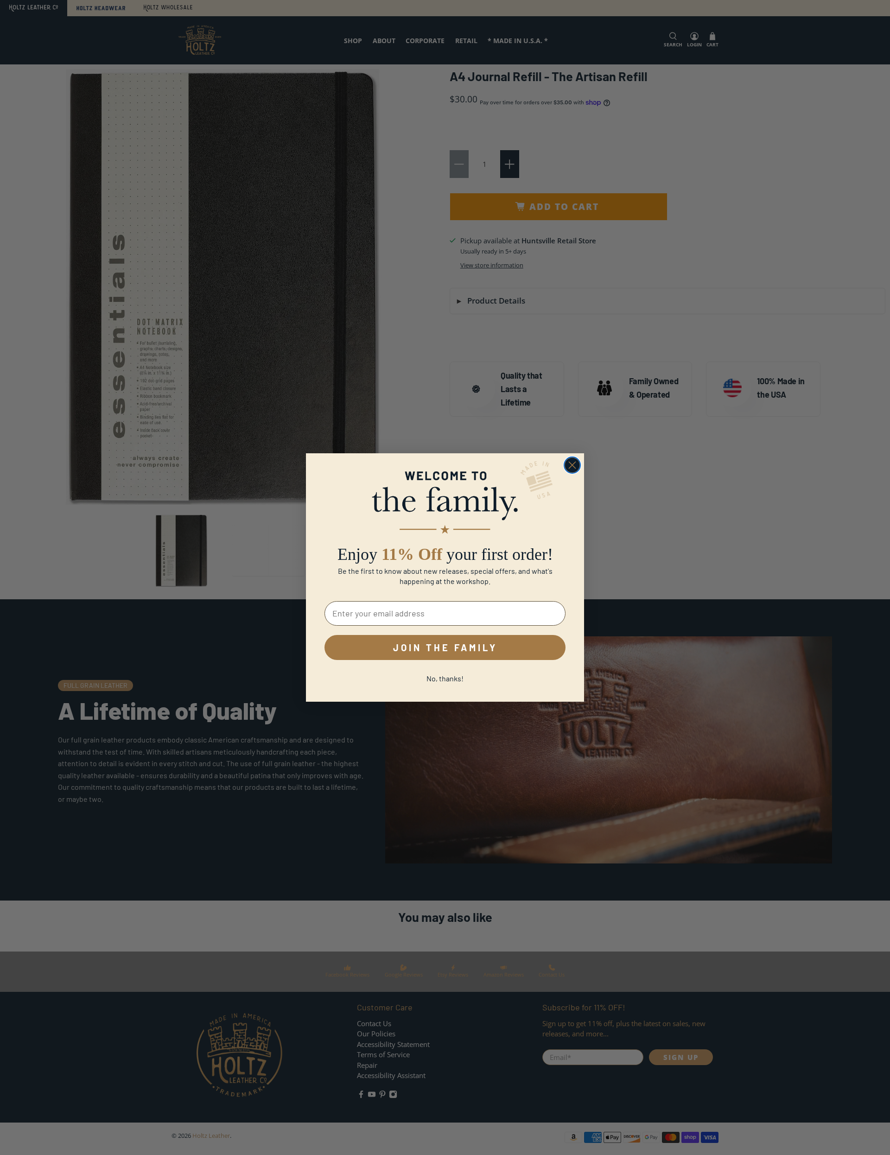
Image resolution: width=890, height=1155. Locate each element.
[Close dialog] (572, 465)
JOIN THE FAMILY (445, 647)
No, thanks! (445, 678)
